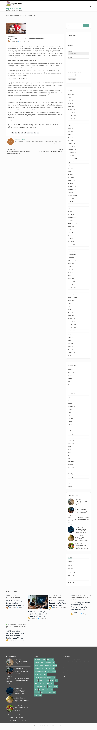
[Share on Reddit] (28, 133)
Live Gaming (71, 440)
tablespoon (41, 689)
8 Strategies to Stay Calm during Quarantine (50, 151)
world (40, 695)
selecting (55, 686)
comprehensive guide (49, 662)
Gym (69, 427)
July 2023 (70, 202)
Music (69, 449)
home (36, 680)
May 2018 (70, 355)
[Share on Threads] (35, 133)
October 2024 (71, 156)
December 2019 (72, 325)
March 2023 (71, 214)
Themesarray (60, 725)
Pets (69, 458)
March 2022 (71, 242)
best (48, 659)
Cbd (69, 381)
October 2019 (71, 331)
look (43, 683)
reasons (50, 686)
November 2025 (72, 119)
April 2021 (70, 275)
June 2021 (70, 269)
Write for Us (71, 575)
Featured (70, 409)
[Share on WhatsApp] (22, 133)
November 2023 (72, 189)
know (56, 680)
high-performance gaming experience (43, 677)
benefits (43, 659)
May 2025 (70, 134)
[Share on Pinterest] (25, 133)
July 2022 (70, 229)
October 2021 (71, 257)
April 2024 (70, 174)
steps (36, 689)
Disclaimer (70, 568)
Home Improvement (73, 434)
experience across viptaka (40, 671)
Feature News (71, 406)
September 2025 (72, 122)
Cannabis (70, 378)
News (69, 452)
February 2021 (71, 281)
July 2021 (70, 266)
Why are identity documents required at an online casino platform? (25, 126)
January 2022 (71, 248)
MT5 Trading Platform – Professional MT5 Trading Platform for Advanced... (81, 530)
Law (69, 437)
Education (70, 400)
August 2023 (71, 199)
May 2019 (70, 346)
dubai (46, 668)
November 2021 (72, 254)
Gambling (70, 418)
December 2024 (72, 149)
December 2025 (72, 116)
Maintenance (71, 443)
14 (79, 667)
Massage (70, 446)
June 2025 (70, 131)
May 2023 (70, 208)
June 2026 (70, 100)
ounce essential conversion (41, 686)
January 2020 (71, 321)
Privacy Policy (71, 572)
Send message (72, 79)
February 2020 (71, 318)
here (45, 674)
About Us (70, 565)
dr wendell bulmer (39, 668)
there (47, 689)
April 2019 (70, 349)
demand (41, 665)
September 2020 (72, 297)
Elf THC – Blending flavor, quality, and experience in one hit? (15, 603)
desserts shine (48, 665)
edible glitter (51, 668)
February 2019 (71, 352)
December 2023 (72, 186)
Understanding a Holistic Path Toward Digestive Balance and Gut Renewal (81, 547)
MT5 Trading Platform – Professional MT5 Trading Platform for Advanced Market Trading (80, 607)
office (52, 683)
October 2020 (71, 294)
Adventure (70, 369)
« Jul (64, 676)
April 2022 (70, 238)
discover (55, 665)
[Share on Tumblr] (31, 133)
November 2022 (72, 217)
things (51, 689)
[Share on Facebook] (12, 133)
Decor (69, 391)
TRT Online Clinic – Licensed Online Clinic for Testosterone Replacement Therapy (15, 634)
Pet (68, 455)
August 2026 (71, 94)
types (46, 692)
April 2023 (70, 211)
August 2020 (71, 300)
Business (70, 375)
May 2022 (70, 235)
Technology (71, 477)
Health (69, 431)
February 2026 (71, 109)
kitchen (51, 680)
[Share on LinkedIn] (19, 133)
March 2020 (71, 315)
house (40, 680)
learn (36, 683)
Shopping (70, 464)
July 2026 (70, 97)
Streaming (70, 474)
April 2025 (70, 137)
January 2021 (71, 285)
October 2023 (71, 192)
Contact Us (71, 561)
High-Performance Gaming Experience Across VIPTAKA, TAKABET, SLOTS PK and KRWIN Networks (33, 124)
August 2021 (71, 263)
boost (52, 659)
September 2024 (72, 159)
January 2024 (71, 183)
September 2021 (72, 260)
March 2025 (71, 140)
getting (36, 674)
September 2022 (72, 223)
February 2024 (71, 180)
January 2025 (71, 146)
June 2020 (70, 306)
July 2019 (70, 340)
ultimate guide (52, 692)
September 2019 (72, 334)
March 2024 (71, 177)
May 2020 (70, 309)
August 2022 (71, 226)
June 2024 (70, 168)
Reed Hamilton (35, 618)
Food (69, 415)
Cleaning (70, 384)
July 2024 (70, 165)
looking (47, 683)
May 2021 (70, 272)
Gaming (70, 421)
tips (42, 692)
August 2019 (71, 337)
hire (54, 677)
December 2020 (72, 288)
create (36, 665)
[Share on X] (16, 133)
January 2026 (71, 112)
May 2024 (70, 171)
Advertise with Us (72, 579)
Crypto (69, 387)
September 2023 (72, 195)
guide (41, 674)
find (49, 671)
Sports (69, 471)
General (70, 424)
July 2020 (70, 303)
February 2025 (71, 143)
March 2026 (71, 106)
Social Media (71, 467)
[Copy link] (38, 133)
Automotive (71, 372)
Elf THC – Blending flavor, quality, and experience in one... (81, 503)
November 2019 (72, 328)
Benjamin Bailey (14, 41)
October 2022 (71, 220)
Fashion (70, 403)
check (42, 662)
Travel (69, 483)
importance (46, 680)
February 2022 (71, 245)
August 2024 (71, 162)
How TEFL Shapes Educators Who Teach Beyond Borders (58, 603)
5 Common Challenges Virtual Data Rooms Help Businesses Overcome (81, 511)
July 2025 (70, 128)
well (36, 695)
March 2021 (71, 278)
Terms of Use (71, 582)
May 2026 (70, 103)
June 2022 (70, 232)
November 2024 (72, 152)
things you (37, 692)
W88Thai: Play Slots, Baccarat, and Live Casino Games (22, 127)
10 (63, 667)
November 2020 (72, 291)
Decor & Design (72, 394)
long (40, 683)
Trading (69, 480)
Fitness (69, 412)
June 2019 (70, 343)
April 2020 (70, 312)
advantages (37, 659)
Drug (69, 397)
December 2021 (72, 251)
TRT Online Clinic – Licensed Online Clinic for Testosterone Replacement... (82, 539)
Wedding (70, 486)
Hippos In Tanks (13, 8)
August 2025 (71, 125)
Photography (71, 461)
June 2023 (70, 205)
